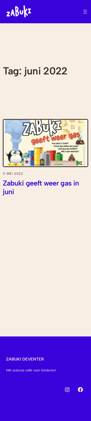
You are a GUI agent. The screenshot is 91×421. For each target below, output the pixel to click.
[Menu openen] (85, 12)
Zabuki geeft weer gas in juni (41, 187)
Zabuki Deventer (25, 359)
